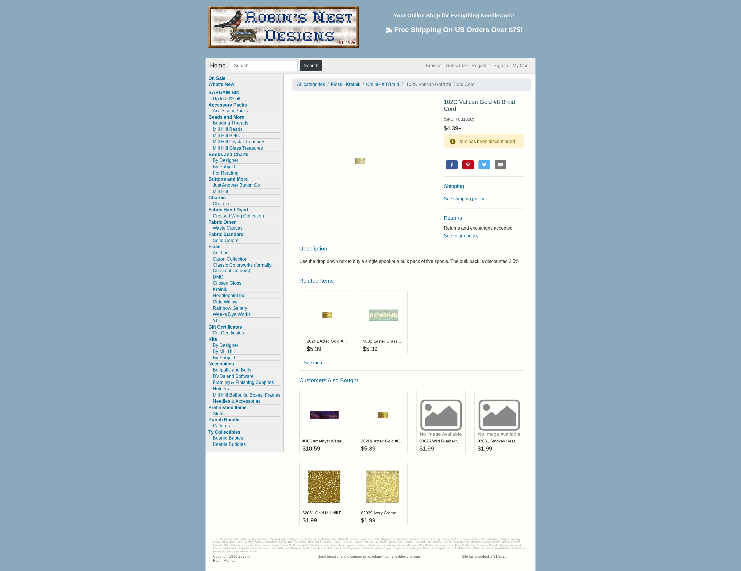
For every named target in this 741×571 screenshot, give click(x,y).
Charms (221, 203)
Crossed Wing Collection (238, 215)
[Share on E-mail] (500, 164)
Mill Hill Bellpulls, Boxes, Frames (246, 395)
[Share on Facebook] (452, 164)
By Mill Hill (224, 351)
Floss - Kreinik (345, 84)
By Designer (225, 160)
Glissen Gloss (227, 283)
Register (480, 65)
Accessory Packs (230, 110)
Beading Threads (230, 122)
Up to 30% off (226, 98)
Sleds (219, 413)
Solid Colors (225, 240)
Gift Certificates (228, 332)
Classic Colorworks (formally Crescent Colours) (242, 268)
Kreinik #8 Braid (382, 84)
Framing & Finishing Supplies (243, 382)
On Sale (216, 78)
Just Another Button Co (236, 185)
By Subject (224, 166)
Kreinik (220, 289)
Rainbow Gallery (230, 308)
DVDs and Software (233, 376)
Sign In (501, 65)
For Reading (226, 173)
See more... (315, 362)
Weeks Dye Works (232, 314)
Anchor (220, 252)
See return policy (461, 235)
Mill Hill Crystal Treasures (239, 141)
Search (311, 65)
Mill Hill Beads (228, 129)
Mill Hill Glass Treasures (238, 148)
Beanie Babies (228, 437)
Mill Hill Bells (226, 135)
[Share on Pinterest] (468, 164)
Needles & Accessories (237, 401)
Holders (221, 388)
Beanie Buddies (229, 444)
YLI (216, 320)
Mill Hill (220, 191)
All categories (311, 84)
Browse (433, 65)
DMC (218, 276)
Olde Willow (225, 301)
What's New (221, 84)
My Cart (521, 65)
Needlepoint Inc (229, 295)
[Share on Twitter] (484, 164)
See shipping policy (464, 198)
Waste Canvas (228, 228)
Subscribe (456, 65)
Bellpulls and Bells (232, 369)
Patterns (221, 425)
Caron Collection (230, 259)
